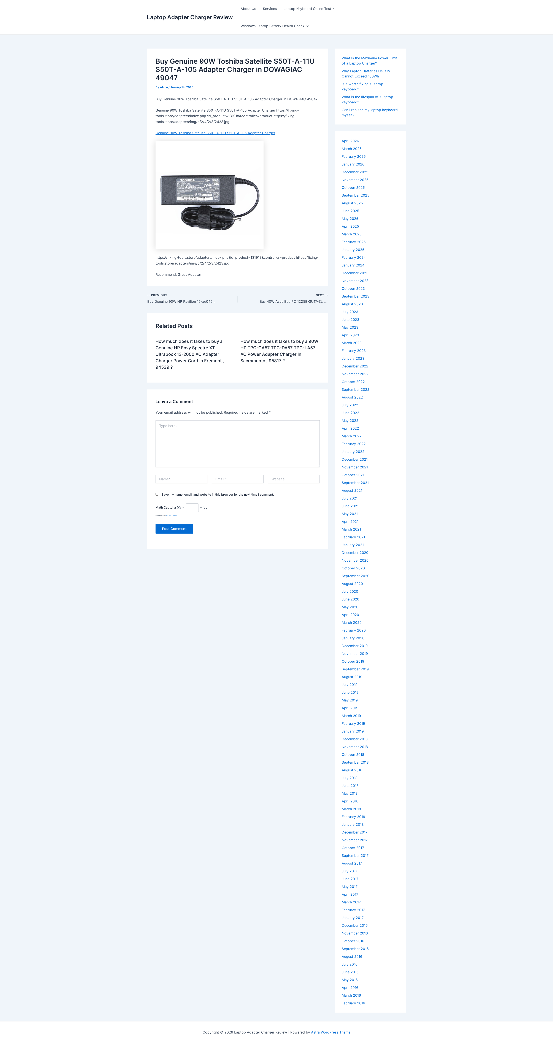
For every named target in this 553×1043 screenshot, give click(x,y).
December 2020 (355, 552)
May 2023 (350, 327)
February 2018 (353, 817)
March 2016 (351, 995)
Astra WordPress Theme (330, 1032)
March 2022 (352, 436)
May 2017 (350, 886)
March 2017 (351, 902)
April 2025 (350, 226)
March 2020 (352, 622)
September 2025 (355, 195)
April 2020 (350, 615)
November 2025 (355, 180)
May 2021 (350, 514)
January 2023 (353, 358)
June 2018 (350, 785)
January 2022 (353, 451)
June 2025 (350, 211)
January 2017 (353, 917)
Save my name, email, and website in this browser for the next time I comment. (218, 494)
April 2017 (350, 894)
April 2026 (350, 141)
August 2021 (352, 490)
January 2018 (353, 824)
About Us (248, 8)
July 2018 (350, 778)
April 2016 (350, 987)
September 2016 (355, 949)
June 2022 (350, 413)
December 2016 (355, 925)
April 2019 (350, 708)
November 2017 (355, 840)
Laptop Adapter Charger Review (190, 17)
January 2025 (353, 249)
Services (270, 8)
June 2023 (350, 319)
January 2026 (353, 164)
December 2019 (355, 646)
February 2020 (354, 630)
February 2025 (354, 242)
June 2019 (350, 692)
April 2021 (350, 521)
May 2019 (350, 700)
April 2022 (350, 428)
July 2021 (350, 498)
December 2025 (355, 172)
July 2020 (350, 591)
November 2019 (355, 653)
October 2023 (353, 288)
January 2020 (353, 638)
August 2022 (352, 397)
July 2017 (349, 871)
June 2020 (350, 599)
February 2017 (353, 910)
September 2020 (355, 576)
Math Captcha (166, 507)
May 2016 (350, 980)
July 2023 (350, 312)
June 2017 (350, 879)
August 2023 (352, 304)
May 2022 (350, 420)
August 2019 (352, 677)
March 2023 (352, 343)
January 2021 (353, 545)
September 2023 (355, 296)
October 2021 (353, 475)
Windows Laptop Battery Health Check (272, 26)
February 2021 (353, 537)
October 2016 (353, 941)
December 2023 (355, 273)
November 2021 (355, 467)
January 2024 (353, 265)
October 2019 (353, 661)
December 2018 (355, 739)
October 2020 (353, 568)
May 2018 (350, 793)
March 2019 (351, 716)
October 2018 (353, 754)
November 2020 (355, 560)
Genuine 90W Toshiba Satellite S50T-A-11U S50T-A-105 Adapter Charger (215, 133)
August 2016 (352, 956)
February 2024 (354, 257)
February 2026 (354, 156)
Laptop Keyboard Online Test (307, 8)
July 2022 (350, 405)
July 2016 (350, 964)
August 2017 (352, 863)
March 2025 (352, 234)
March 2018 (351, 809)
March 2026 (352, 149)
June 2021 (350, 506)
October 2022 (353, 382)
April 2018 (350, 801)
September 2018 (355, 762)
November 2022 (355, 374)
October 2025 (353, 187)
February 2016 (353, 1003)
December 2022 (355, 366)
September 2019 (355, 669)
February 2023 (354, 350)
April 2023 (350, 335)
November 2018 (355, 747)
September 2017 (355, 855)
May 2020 (350, 607)
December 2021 (355, 459)
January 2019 (353, 731)
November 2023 (355, 281)
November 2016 (355, 933)
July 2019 (350, 684)
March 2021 (351, 529)
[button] (333, 8)
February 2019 (353, 723)
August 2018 (352, 770)
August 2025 (352, 203)
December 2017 (354, 832)
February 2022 (354, 444)
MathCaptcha (171, 515)
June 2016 (350, 972)
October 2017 (353, 848)
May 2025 (350, 218)
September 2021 (355, 483)
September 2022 (355, 389)
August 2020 (352, 583)
